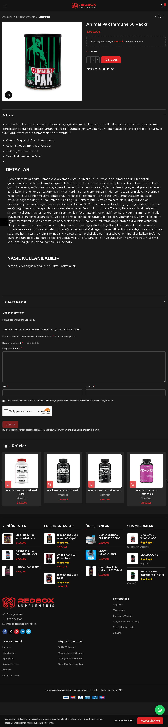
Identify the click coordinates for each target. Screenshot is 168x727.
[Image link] (28, 602)
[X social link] (100, 69)
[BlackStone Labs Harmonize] (146, 471)
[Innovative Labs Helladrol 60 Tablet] (91, 571)
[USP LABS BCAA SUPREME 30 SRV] (91, 538)
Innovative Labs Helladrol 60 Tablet (110, 569)
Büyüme (117, 632)
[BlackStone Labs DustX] (49, 580)
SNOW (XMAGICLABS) (107, 553)
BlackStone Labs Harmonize (146, 492)
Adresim (6, 669)
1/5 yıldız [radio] (28, 343)
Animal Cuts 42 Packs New (66, 556)
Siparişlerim (8, 658)
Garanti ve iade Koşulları (70, 664)
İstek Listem (8, 652)
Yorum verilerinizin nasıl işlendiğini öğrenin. (77, 429)
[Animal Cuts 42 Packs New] (49, 560)
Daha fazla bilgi (124, 720)
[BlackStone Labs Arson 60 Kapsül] (49, 540)
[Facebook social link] (96, 69)
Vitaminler (44, 16)
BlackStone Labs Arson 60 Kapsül (67, 536)
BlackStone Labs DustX (67, 576)
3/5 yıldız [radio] (33, 343)
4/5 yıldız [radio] (35, 343)
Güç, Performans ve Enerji (126, 621)
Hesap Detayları (10, 675)
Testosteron (119, 610)
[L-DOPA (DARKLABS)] (7, 571)
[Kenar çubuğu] (4, 222)
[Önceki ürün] (156, 17)
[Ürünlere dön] (160, 17)
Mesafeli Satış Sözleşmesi (71, 652)
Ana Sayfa (7, 16)
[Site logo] (84, 5)
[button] (8, 484)
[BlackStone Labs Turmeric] (63, 471)
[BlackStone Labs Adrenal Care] (21, 471)
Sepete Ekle (111, 59)
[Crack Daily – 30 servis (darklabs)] (7, 538)
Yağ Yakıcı (118, 604)
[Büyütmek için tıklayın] (8, 95)
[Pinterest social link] (104, 69)
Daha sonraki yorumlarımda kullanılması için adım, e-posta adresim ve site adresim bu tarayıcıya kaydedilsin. (59, 400)
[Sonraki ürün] (164, 17)
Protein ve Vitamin (25, 16)
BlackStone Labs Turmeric (63, 490)
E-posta (90, 386)
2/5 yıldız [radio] (30, 343)
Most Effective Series (124, 627)
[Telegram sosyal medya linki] (112, 69)
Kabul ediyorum (150, 720)
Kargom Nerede (10, 664)
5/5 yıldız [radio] (38, 343)
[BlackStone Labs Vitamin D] (105, 471)
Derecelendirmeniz (12, 343)
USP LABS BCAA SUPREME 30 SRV (109, 536)
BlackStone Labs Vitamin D (104, 490)
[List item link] (36, 619)
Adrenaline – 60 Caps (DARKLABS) (26, 553)
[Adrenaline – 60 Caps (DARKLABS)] (7, 555)
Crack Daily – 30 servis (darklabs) (26, 536)
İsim (5, 386)
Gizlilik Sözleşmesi (67, 647)
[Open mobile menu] (4, 5)
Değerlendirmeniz (12, 348)
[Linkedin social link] (108, 69)
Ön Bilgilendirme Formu (70, 658)
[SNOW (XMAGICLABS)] (91, 555)
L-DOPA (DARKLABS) (28, 567)
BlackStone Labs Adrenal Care (21, 492)
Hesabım (6, 647)
